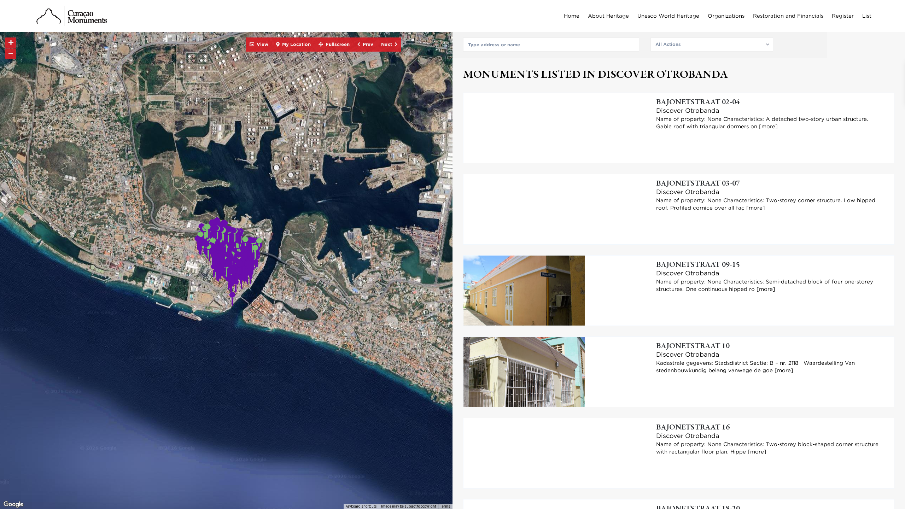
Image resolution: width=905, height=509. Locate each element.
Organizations (726, 16)
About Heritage (608, 16)
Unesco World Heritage (668, 16)
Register (843, 16)
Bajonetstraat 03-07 (698, 184)
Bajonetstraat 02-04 (698, 102)
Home (571, 16)
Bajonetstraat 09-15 (698, 265)
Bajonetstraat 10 (693, 346)
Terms (445, 506)
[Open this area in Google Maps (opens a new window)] (13, 504)
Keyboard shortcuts (361, 506)
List (866, 16)
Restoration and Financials (788, 16)
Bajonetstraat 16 (693, 428)
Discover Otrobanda (687, 110)
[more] (768, 126)
